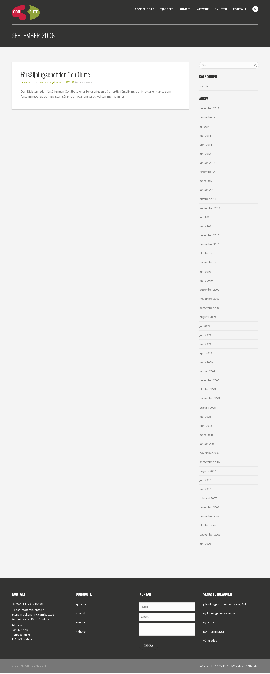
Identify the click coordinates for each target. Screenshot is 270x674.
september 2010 (210, 262)
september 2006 (210, 534)
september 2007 (210, 462)
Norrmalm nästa (213, 631)
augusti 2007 (208, 471)
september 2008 (210, 398)
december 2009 (209, 289)
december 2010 (209, 235)
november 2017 (209, 117)
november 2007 (209, 453)
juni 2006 (205, 543)
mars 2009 (206, 362)
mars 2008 (206, 435)
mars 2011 (206, 226)
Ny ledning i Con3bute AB (219, 613)
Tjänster (166, 9)
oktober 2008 (208, 389)
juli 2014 (205, 126)
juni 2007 (205, 480)
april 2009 (206, 353)
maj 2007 (205, 489)
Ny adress (209, 622)
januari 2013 (207, 163)
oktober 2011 (208, 199)
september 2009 (210, 308)
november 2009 (209, 298)
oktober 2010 (208, 253)
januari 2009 (207, 371)
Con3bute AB (144, 9)
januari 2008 (207, 444)
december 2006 (209, 507)
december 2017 (209, 108)
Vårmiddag (210, 640)
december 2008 (209, 380)
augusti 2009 (208, 317)
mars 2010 (206, 280)
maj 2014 (205, 135)
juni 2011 (205, 217)
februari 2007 (208, 498)
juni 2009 (205, 335)
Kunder (184, 9)
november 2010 (209, 244)
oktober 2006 (208, 525)
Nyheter (221, 9)
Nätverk (202, 9)
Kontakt (239, 9)
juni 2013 (205, 154)
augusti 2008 (208, 407)
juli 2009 (205, 326)
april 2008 (206, 426)
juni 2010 (205, 271)
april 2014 (206, 144)
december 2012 (209, 172)
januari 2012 (207, 190)
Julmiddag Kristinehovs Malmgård (224, 604)
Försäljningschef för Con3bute (55, 74)
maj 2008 (205, 417)
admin (42, 82)
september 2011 (210, 208)
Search (255, 9)
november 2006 (209, 516)
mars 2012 (206, 181)
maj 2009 (205, 344)
